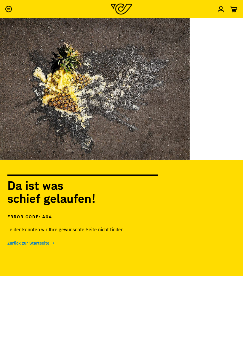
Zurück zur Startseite (28, 243)
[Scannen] (233, 24)
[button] (8, 9)
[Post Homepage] (121, 9)
